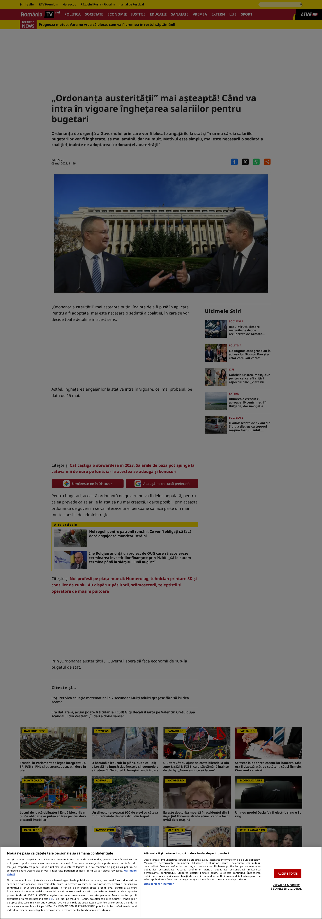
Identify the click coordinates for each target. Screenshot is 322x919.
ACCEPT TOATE (288, 873)
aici (51, 899)
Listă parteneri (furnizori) (159, 883)
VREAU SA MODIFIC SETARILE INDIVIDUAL (286, 887)
